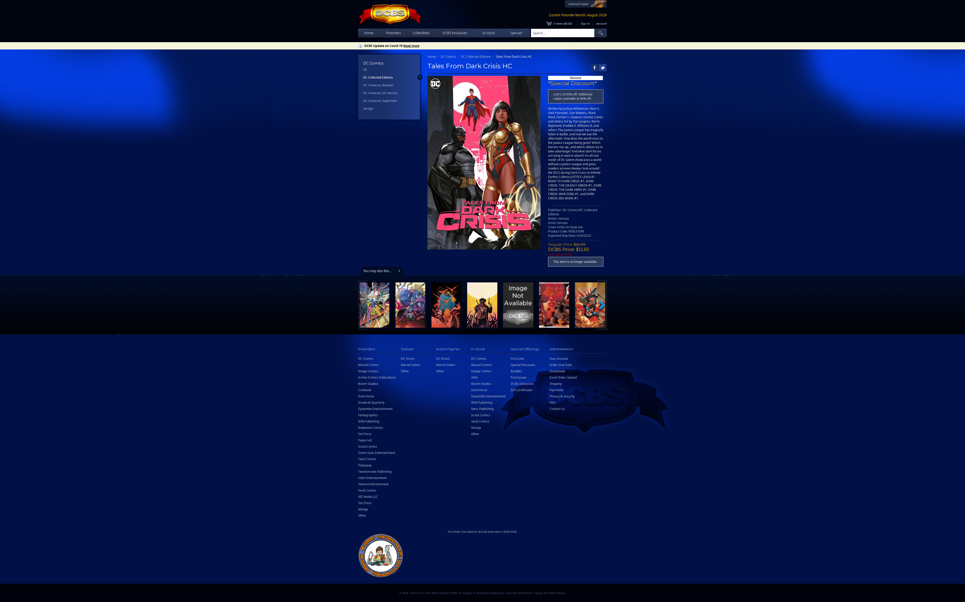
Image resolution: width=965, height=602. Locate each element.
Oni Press (364, 434)
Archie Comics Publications (377, 377)
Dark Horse (366, 396)
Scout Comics (367, 446)
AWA (474, 377)
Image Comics (368, 371)
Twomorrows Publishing (375, 471)
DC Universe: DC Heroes (380, 93)
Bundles (516, 371)
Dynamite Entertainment (375, 409)
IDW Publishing (368, 421)
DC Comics (448, 56)
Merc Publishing (482, 409)
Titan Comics (367, 459)
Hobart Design (556, 593)
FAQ (552, 402)
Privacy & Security (562, 396)
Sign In (585, 23)
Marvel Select (410, 365)
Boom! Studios (368, 384)
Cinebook (364, 390)
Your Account (559, 358)
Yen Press (365, 503)
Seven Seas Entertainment (376, 453)
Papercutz (365, 440)
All (365, 70)
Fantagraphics (368, 415)
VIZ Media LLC (368, 497)
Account (601, 23)
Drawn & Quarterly (371, 402)
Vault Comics (367, 490)
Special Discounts (523, 365)
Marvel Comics (368, 365)
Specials (516, 33)
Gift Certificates (522, 390)
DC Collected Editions (378, 77)
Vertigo (368, 108)
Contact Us (557, 409)
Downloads (557, 371)
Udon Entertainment (372, 478)
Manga (363, 509)
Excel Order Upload (563, 377)
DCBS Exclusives (522, 384)
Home (368, 33)
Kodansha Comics (370, 428)
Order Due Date (561, 365)
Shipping (556, 384)
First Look (517, 358)
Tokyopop (364, 465)
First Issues (518, 377)
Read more (411, 46)
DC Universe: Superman (380, 101)
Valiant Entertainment (373, 484)
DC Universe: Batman (378, 85)
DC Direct (407, 358)
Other (362, 515)
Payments (556, 390)
